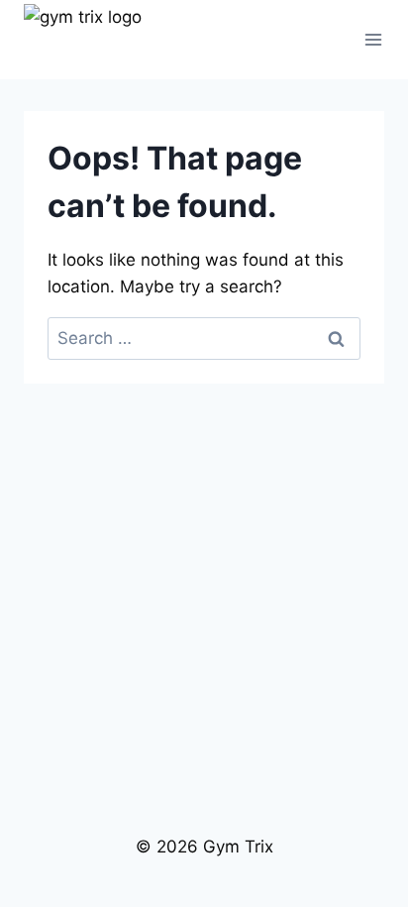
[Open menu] (374, 39)
